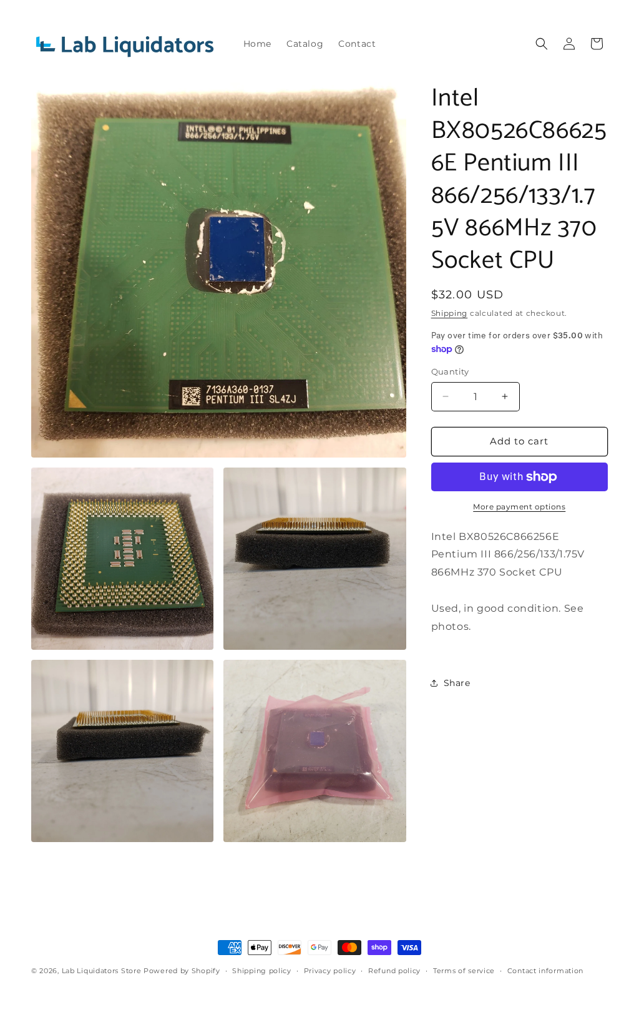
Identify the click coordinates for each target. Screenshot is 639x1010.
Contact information (545, 970)
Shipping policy (261, 970)
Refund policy (394, 970)
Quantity (450, 371)
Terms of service (464, 970)
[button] (541, 43)
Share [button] (457, 683)
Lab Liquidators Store (102, 970)
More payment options (519, 506)
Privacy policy (330, 970)
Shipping (449, 313)
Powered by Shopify (182, 970)
